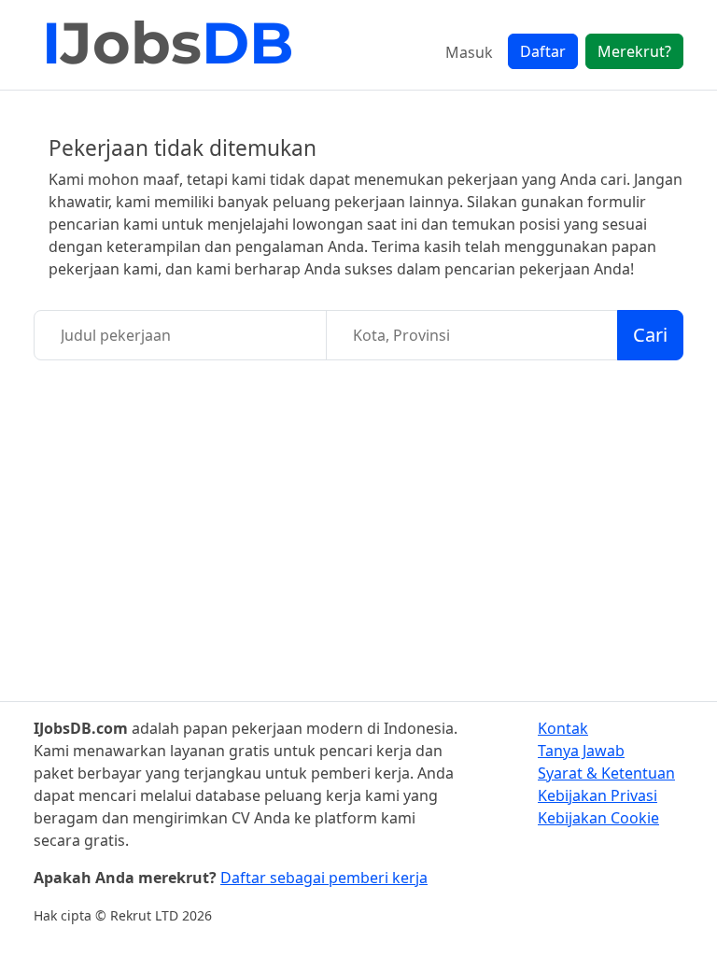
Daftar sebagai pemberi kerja (324, 877)
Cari (650, 334)
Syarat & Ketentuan (606, 773)
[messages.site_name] (169, 44)
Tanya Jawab (581, 750)
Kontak (563, 728)
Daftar (543, 51)
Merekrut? (634, 51)
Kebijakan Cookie (598, 818)
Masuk (469, 52)
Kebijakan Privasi (597, 795)
